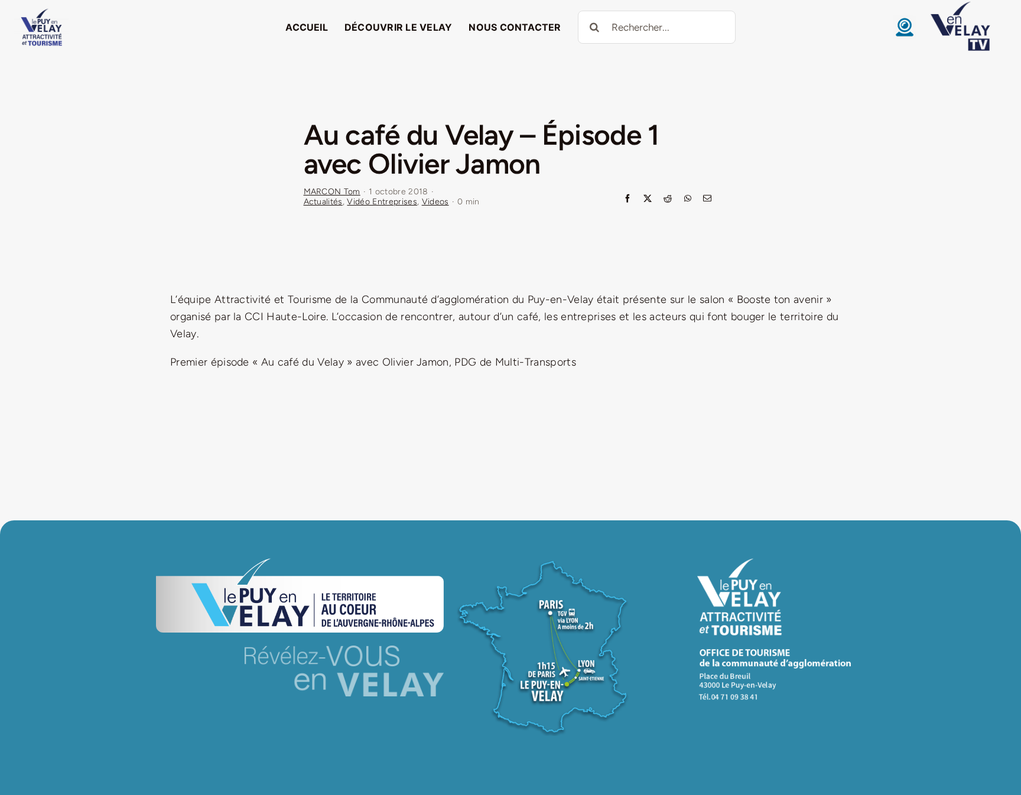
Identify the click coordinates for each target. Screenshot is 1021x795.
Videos (435, 202)
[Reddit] (668, 199)
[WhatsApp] (687, 199)
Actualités (323, 202)
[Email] (707, 199)
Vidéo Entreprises (382, 202)
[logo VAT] (41, 11)
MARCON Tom (332, 192)
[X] (648, 199)
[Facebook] (627, 199)
